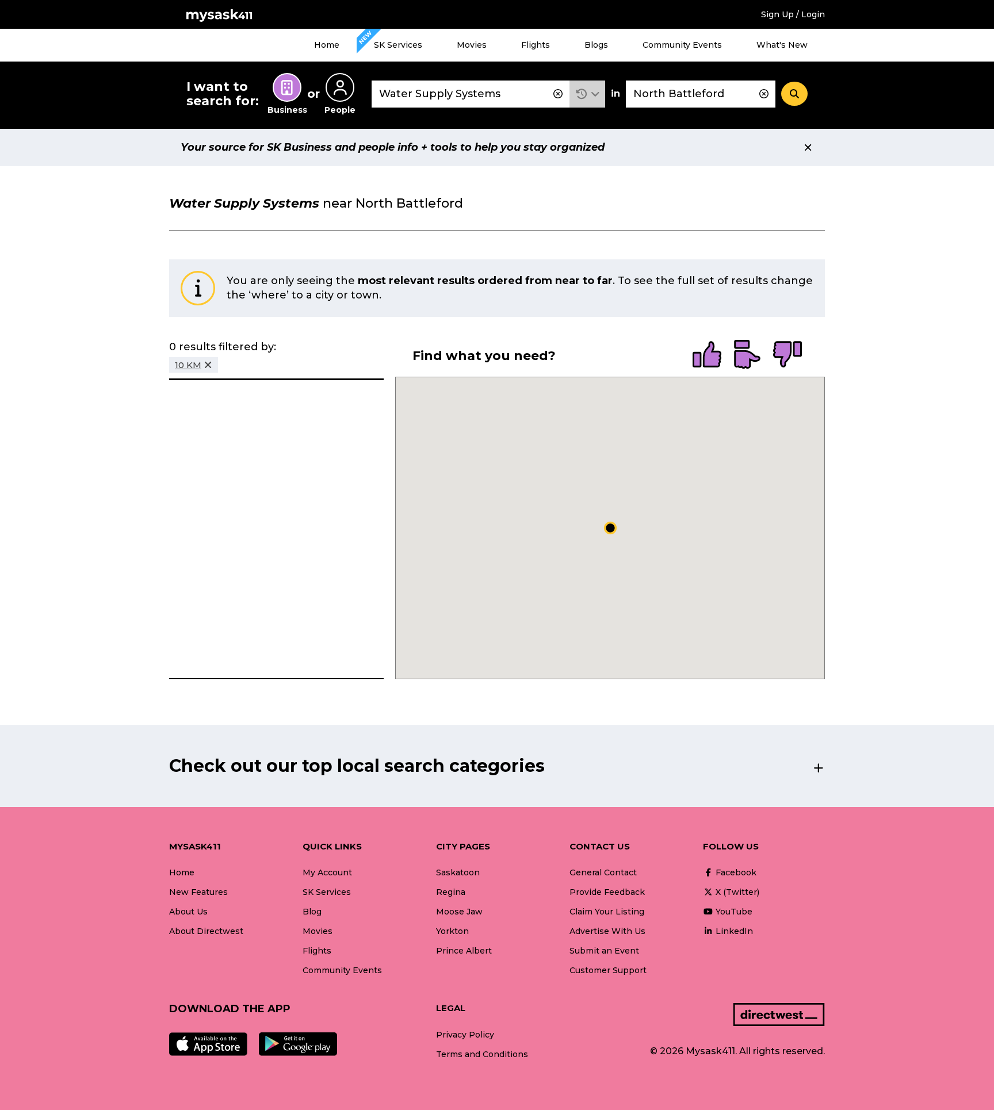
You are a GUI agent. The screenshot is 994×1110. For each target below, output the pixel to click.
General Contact (603, 872)
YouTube (732, 911)
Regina (450, 892)
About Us (188, 911)
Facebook (734, 872)
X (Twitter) (736, 892)
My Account (327, 872)
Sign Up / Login (793, 14)
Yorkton (452, 931)
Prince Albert (464, 951)
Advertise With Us (607, 931)
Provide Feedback (607, 892)
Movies (472, 45)
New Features (198, 892)
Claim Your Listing (606, 911)
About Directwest (206, 931)
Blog (312, 911)
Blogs (596, 45)
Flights (535, 45)
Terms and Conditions (482, 1054)
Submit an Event (604, 951)
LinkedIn (733, 931)
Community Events (682, 45)
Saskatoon (458, 872)
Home (326, 45)
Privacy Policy (465, 1034)
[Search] (794, 94)
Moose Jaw (459, 911)
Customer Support (608, 970)
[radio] (707, 355)
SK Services (398, 45)
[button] (587, 94)
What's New (782, 45)
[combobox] (470, 94)
